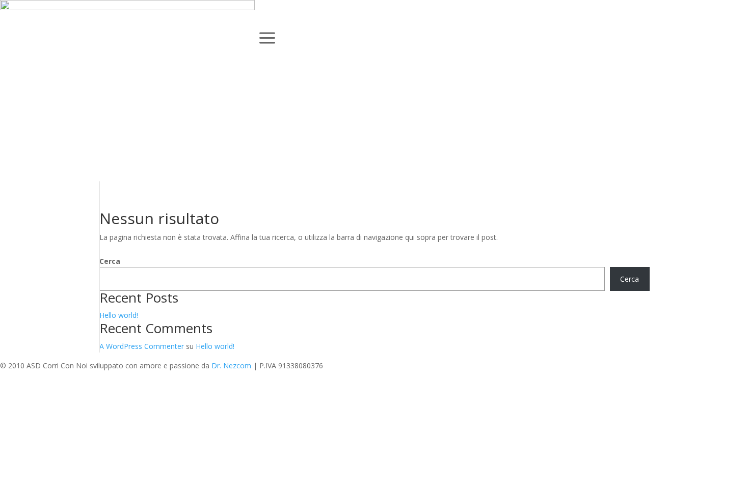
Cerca (109, 261)
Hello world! (118, 315)
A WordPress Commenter (141, 346)
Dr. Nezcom (231, 365)
